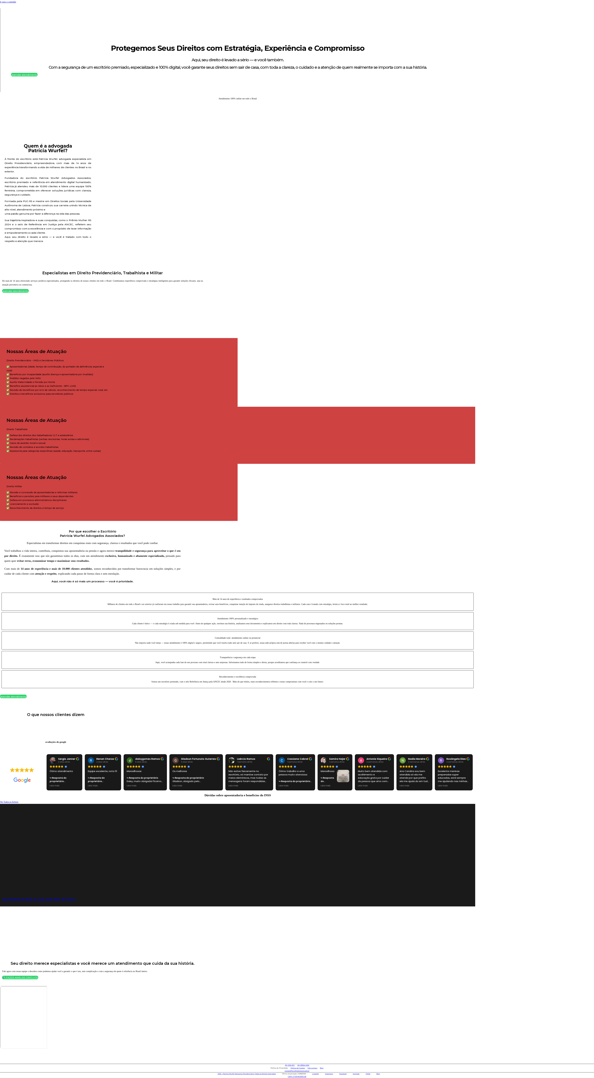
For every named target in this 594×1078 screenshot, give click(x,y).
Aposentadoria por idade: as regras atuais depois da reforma (38, 899)
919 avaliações (31, 774)
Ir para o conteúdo (8, 2)
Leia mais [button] (54, 785)
